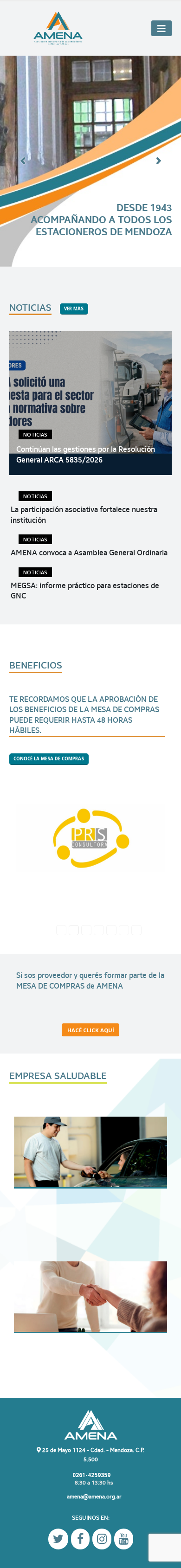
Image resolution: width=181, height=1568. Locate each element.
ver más (74, 309)
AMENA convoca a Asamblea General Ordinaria (89, 552)
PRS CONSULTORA (90, 836)
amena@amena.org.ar (94, 1496)
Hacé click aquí (90, 1030)
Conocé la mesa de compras (48, 759)
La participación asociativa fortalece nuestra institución (84, 514)
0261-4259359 (90, 1474)
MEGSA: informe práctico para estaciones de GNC (85, 590)
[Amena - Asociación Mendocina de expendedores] (58, 28)
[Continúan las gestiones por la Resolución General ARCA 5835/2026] (90, 403)
